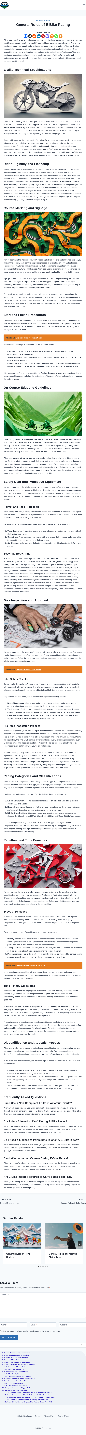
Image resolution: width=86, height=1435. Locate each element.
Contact (38, 1416)
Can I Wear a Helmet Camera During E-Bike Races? (29, 1399)
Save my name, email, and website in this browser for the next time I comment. (31, 1331)
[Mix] (52, 36)
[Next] (80, 1243)
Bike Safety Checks (15, 1374)
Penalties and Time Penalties (16, 1381)
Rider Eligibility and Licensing (16, 1355)
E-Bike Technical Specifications (17, 1353)
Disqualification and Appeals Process (20, 1388)
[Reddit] (34, 36)
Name (4, 1325)
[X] (30, 36)
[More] (60, 36)
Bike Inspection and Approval (16, 1371)
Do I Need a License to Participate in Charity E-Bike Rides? (32, 1397)
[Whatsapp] (56, 36)
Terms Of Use (63, 1416)
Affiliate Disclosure (24, 1416)
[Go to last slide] (6, 1243)
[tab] (38, 1266)
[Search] (82, 1345)
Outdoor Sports (43, 20)
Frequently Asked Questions (16, 1390)
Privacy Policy (49, 1416)
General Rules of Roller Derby (73, 1201)
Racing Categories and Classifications (19, 1378)
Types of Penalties (15, 1383)
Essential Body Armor (16, 1369)
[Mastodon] (47, 36)
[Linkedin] (39, 36)
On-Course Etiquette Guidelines (17, 1362)
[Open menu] (84, 5)
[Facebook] (26, 36)
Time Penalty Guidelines (17, 1385)
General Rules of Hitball (10, 1201)
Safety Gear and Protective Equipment (19, 1364)
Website (63, 1325)
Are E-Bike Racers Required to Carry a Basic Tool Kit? (30, 1402)
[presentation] (22, 1236)
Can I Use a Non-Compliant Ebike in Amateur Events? (30, 1392)
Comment (5, 1295)
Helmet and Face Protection (19, 1367)
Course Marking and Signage (16, 1357)
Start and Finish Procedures (15, 1360)
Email (34, 1325)
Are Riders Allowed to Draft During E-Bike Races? (29, 1395)
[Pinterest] (43, 36)
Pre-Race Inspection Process (19, 1376)
